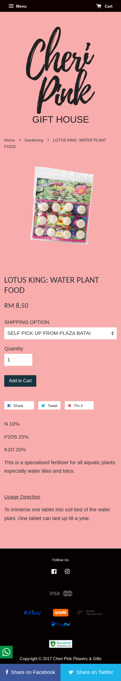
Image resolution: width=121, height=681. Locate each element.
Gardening (33, 140)
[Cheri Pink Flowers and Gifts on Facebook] (54, 572)
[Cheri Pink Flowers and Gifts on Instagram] (67, 572)
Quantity (13, 348)
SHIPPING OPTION (26, 322)
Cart (108, 6)
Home (9, 140)
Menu (21, 6)
